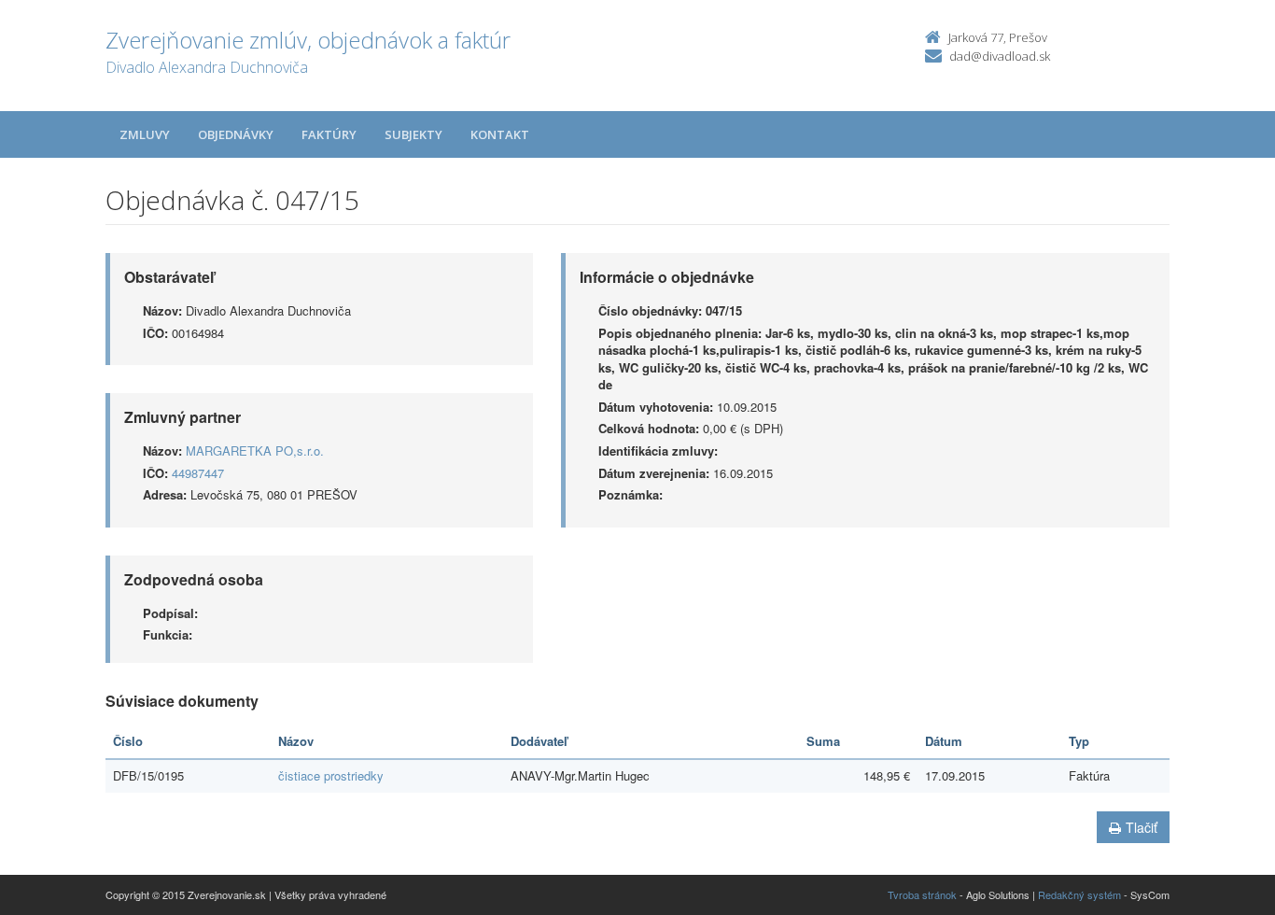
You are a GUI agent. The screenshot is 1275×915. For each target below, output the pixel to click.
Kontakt (499, 134)
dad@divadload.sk (999, 56)
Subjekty (413, 134)
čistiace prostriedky (331, 775)
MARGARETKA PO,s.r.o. (255, 450)
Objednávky (235, 134)
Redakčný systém (1079, 894)
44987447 (198, 473)
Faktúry (329, 134)
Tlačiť (1141, 827)
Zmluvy (144, 134)
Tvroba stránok (922, 894)
